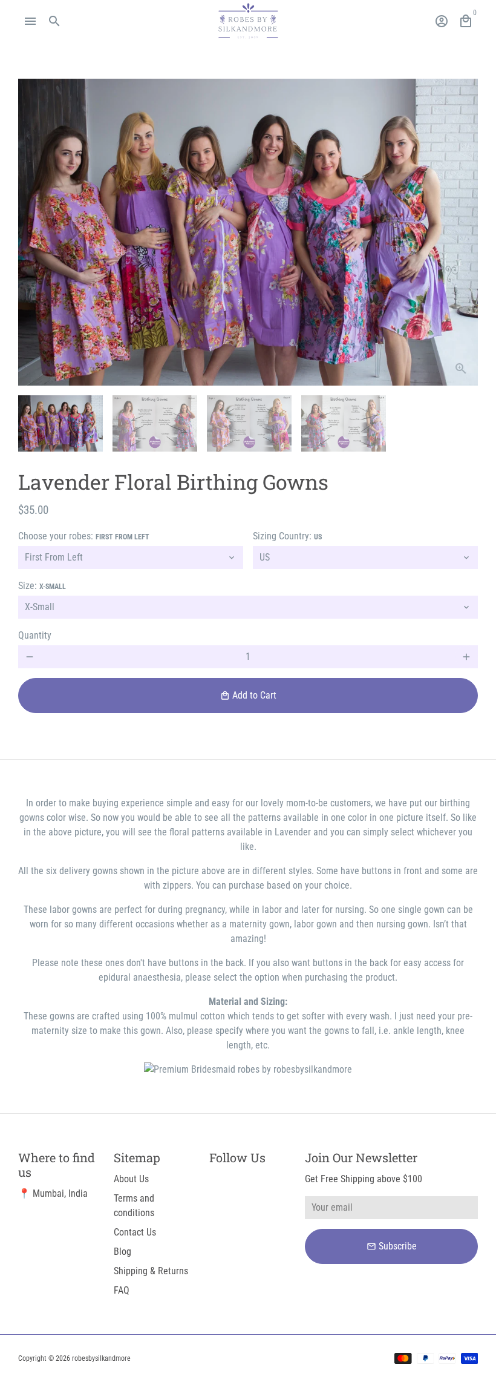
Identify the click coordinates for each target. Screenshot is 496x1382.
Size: (42, 585)
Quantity (34, 635)
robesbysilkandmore (101, 1358)
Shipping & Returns (151, 1271)
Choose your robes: (83, 536)
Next (461, 232)
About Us (131, 1179)
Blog (122, 1251)
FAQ (121, 1290)
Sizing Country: (287, 536)
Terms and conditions (134, 1206)
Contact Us (135, 1232)
